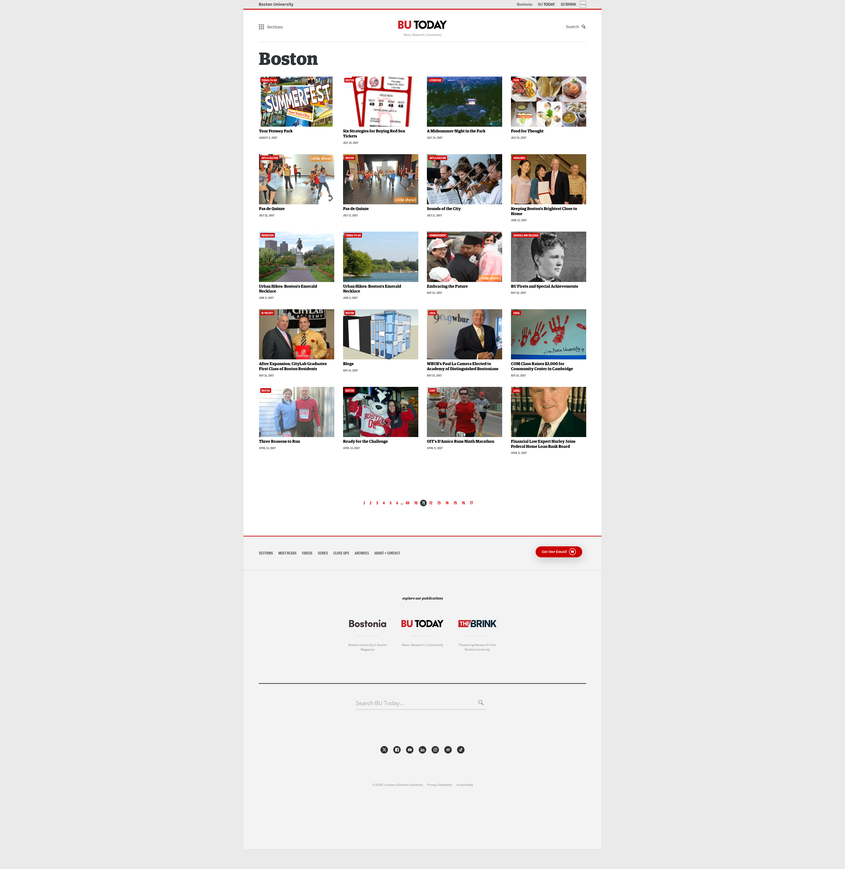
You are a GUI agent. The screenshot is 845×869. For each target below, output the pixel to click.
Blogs (348, 364)
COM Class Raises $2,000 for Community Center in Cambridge (542, 366)
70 (416, 503)
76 (463, 503)
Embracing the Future (447, 287)
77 (471, 503)
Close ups (341, 553)
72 (430, 503)
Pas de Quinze (272, 209)
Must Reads (287, 553)
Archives (362, 553)
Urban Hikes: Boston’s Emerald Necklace (288, 289)
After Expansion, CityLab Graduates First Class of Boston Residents (293, 366)
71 (423, 503)
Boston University (276, 4)
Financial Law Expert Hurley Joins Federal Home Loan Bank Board (543, 444)
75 (455, 503)
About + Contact (387, 553)
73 (439, 503)
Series (323, 553)
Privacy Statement (439, 785)
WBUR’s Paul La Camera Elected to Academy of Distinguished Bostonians (462, 366)
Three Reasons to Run (279, 442)
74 (447, 503)
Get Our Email (554, 551)
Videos (307, 553)
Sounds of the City (444, 209)
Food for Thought (527, 131)
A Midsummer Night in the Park (456, 131)
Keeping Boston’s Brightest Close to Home (544, 211)
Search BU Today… (379, 703)
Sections (266, 553)
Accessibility (464, 785)
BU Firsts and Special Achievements (544, 287)
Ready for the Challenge (365, 442)
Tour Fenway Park (276, 131)
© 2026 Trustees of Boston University (397, 785)
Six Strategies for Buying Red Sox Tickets (374, 133)
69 (407, 503)
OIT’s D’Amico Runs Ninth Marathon (460, 442)
